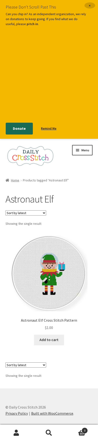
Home (15, 180)
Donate (19, 128)
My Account (16, 433)
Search (49, 433)
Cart (75, 428)
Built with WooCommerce (52, 413)
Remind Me (48, 128)
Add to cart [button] (49, 339)
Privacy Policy (16, 413)
